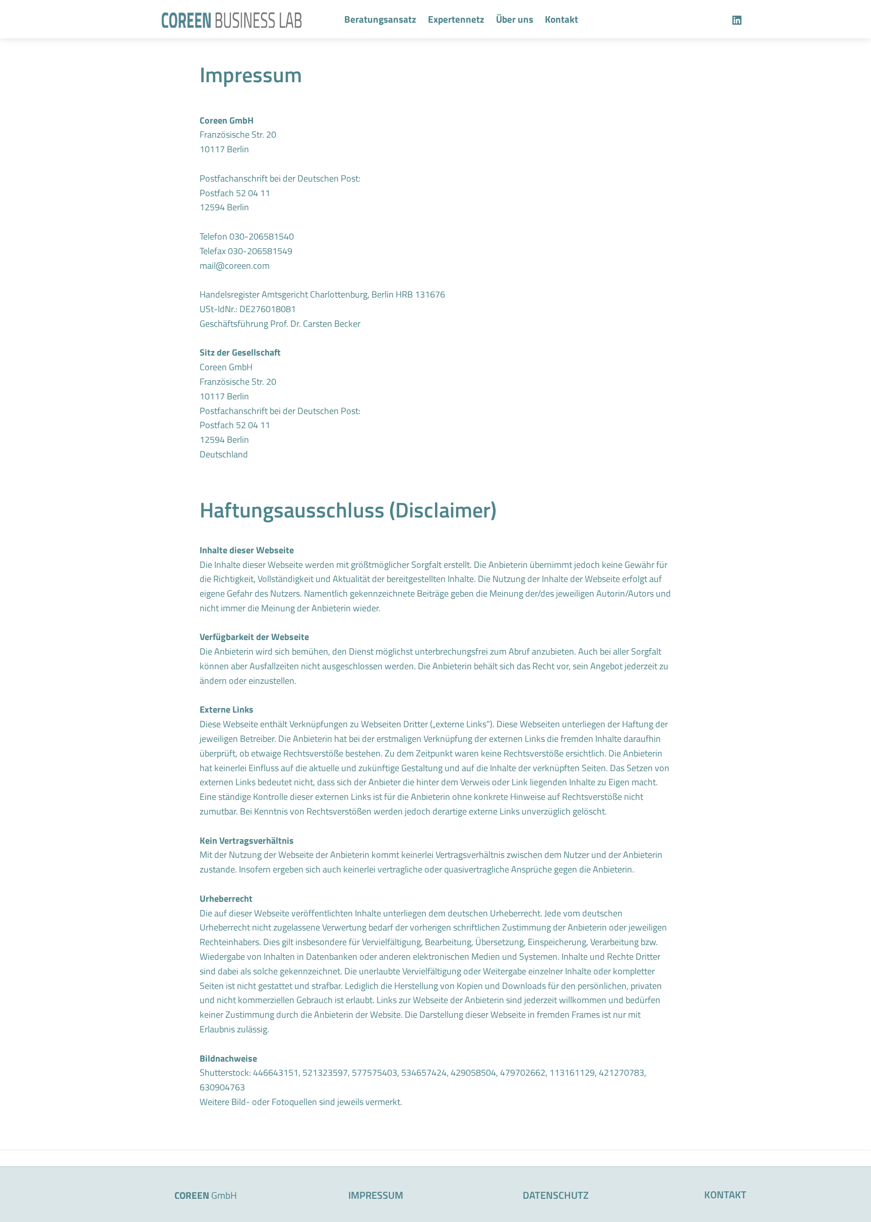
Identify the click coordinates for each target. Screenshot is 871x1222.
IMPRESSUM (375, 1195)
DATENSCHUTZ (556, 1195)
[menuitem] (380, 19)
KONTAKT (725, 1194)
